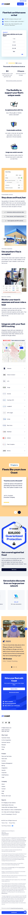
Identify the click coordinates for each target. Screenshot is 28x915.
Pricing (3, 747)
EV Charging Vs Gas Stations (9, 802)
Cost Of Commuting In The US (9, 814)
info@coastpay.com (6, 727)
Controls (4, 761)
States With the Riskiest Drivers (9, 807)
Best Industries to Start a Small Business (11, 809)
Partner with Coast (6, 795)
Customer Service (6, 742)
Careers (3, 786)
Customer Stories (6, 737)
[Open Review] (14, 465)
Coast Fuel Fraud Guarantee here (17, 908)
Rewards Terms (4, 893)
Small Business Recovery (8, 805)
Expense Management (7, 763)
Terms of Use (4, 822)
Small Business (5, 775)
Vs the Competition (6, 740)
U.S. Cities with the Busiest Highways (11, 812)
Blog (3, 793)
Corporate (4, 772)
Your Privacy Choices (6, 825)
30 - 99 (14, 48)
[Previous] (15, 512)
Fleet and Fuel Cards (7, 756)
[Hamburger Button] (25, 4)
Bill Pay (3, 765)
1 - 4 (14, 38)
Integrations (4, 768)
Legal (3, 791)
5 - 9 (14, 42)
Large (3, 777)
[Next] (19, 512)
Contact (4, 788)
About (3, 784)
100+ (14, 51)
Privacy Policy (12, 822)
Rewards (4, 744)
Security (4, 770)
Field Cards (4, 758)
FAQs (3, 749)
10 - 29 (14, 45)
